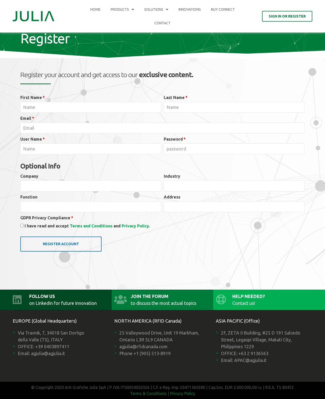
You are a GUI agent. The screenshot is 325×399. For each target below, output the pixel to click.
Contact (162, 23)
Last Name (174, 97)
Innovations (189, 9)
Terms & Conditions (148, 393)
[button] (287, 16)
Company (29, 176)
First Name (31, 97)
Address (172, 197)
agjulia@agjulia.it (48, 353)
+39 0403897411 (52, 346)
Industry (172, 176)
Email (25, 118)
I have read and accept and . (87, 226)
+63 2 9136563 (253, 353)
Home (95, 9)
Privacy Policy (135, 226)
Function (28, 197)
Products (120, 9)
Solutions (153, 9)
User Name (31, 139)
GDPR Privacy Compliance (45, 217)
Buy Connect (223, 9)
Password (173, 139)
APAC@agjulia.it (250, 360)
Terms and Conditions (91, 226)
